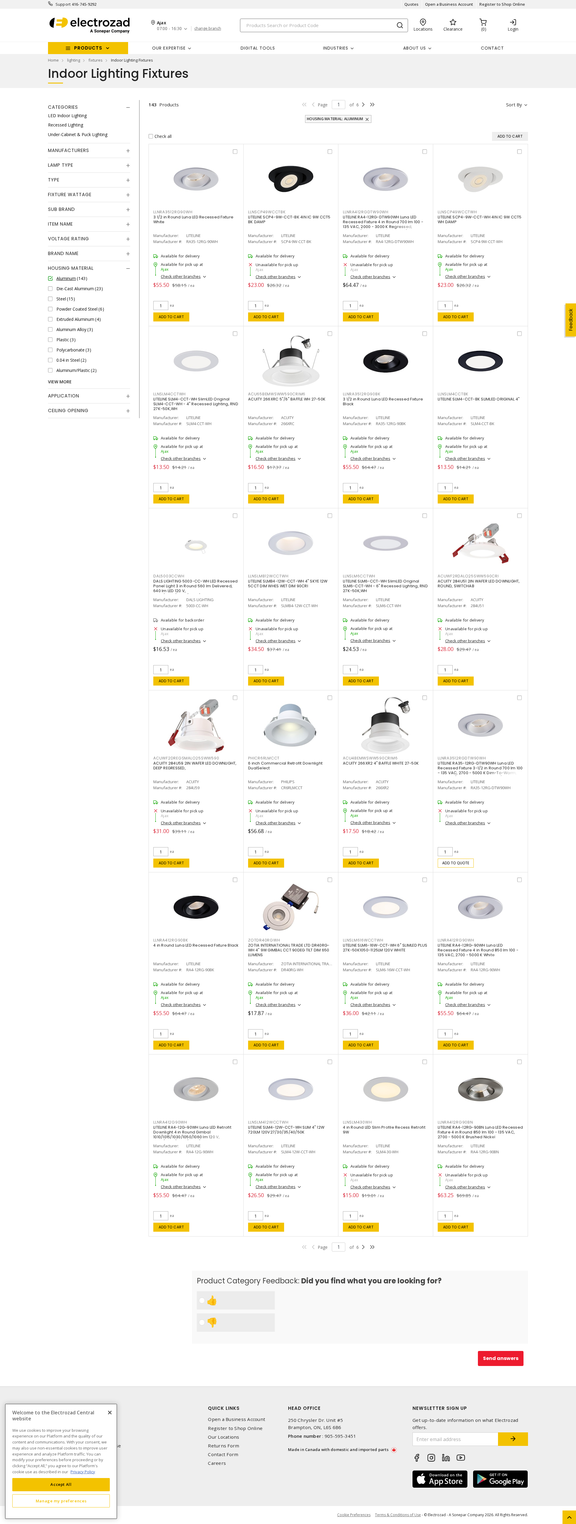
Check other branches (181, 276)
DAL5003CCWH (168, 576)
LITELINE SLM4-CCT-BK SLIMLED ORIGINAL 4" (479, 399)
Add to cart (171, 316)
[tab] (89, 107)
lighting (73, 60)
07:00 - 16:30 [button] (169, 28)
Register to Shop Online (502, 4)
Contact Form (223, 1454)
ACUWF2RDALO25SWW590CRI (468, 576)
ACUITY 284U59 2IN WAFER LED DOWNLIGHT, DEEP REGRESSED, (195, 766)
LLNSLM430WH (357, 1122)
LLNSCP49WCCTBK (267, 211)
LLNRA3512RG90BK (361, 394)
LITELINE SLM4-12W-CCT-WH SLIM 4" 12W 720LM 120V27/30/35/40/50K (286, 1130)
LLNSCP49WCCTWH (457, 211)
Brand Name (63, 253)
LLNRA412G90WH (170, 1122)
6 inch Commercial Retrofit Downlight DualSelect (285, 766)
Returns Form (223, 1446)
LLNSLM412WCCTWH (268, 1122)
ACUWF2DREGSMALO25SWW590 (186, 758)
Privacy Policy (82, 1471)
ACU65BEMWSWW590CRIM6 (276, 394)
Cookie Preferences (353, 1515)
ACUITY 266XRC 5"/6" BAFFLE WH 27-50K (287, 399)
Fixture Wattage (70, 194)
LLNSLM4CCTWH (169, 394)
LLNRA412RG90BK (170, 940)
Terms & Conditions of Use (398, 1514)
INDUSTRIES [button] (335, 48)
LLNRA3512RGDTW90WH (462, 758)
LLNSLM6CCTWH (359, 576)
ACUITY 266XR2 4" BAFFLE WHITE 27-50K (381, 763)
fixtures (95, 60)
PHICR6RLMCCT (264, 758)
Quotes (411, 4)
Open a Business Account (449, 4)
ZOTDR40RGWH (264, 940)
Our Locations (223, 1437)
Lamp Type (60, 165)
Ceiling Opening (68, 410)
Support (63, 4)
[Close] (109, 1412)
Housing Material (71, 268)
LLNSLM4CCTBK (453, 394)
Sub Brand (61, 209)
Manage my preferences (61, 1500)
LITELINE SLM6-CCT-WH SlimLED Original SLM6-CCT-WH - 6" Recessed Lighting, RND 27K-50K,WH (385, 586)
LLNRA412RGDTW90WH (365, 211)
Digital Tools (258, 48)
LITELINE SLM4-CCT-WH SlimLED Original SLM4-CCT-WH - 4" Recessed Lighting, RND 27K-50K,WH (195, 404)
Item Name (60, 224)
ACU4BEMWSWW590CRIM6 (370, 758)
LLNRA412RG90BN (455, 1122)
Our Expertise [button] (169, 48)
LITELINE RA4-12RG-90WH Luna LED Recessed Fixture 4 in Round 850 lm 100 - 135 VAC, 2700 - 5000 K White (478, 950)
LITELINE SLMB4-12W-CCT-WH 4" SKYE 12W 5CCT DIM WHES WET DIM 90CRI (287, 584)
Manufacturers (68, 150)
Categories (63, 107)
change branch (207, 28)
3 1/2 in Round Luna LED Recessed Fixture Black (383, 401)
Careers (217, 1463)
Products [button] (88, 48)
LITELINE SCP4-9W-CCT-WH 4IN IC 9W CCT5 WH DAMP (480, 219)
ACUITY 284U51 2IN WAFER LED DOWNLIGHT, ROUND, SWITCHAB (479, 584)
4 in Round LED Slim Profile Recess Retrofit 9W (384, 1130)
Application (63, 396)
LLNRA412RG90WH (456, 940)
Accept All (61, 1484)
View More (60, 382)
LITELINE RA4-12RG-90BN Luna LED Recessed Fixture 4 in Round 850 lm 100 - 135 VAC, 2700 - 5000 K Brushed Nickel (480, 1132)
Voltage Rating (68, 239)
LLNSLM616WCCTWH (363, 940)
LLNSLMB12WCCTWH (268, 576)
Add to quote (456, 862)
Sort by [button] (514, 105)
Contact (492, 48)
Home (53, 60)
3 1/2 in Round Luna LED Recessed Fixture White (193, 219)
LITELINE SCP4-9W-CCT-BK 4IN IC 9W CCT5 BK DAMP (289, 219)
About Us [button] (414, 48)
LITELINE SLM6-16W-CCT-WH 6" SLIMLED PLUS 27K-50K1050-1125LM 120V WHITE (385, 948)
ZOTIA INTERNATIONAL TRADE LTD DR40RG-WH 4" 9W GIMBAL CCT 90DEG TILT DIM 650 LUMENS (288, 950)
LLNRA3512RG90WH (172, 211)
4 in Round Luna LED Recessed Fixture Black (195, 945)
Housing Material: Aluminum (335, 118)
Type (53, 180)
